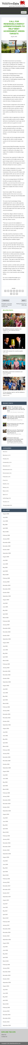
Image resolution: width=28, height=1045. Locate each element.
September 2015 (7, 982)
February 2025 (6, 578)
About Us (3, 1034)
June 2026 (5, 521)
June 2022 (5, 692)
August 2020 (6, 771)
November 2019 (6, 803)
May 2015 (5, 996)
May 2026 (5, 524)
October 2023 (6, 635)
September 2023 (7, 639)
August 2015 (6, 986)
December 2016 (6, 928)
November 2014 (6, 1018)
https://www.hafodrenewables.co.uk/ (11, 279)
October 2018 (6, 850)
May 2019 (5, 825)
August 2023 (6, 642)
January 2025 (6, 581)
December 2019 (6, 800)
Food (4, 480)
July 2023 (5, 646)
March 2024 (5, 617)
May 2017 (5, 910)
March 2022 (5, 703)
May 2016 (5, 953)
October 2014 (6, 1021)
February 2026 (6, 535)
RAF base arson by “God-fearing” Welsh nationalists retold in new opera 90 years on (15, 431)
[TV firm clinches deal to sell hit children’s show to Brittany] (14, 383)
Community (5, 462)
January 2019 (6, 839)
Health (4, 483)
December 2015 (6, 971)
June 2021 (5, 735)
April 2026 (5, 528)
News (22, 412)
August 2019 (6, 814)
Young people (6, 505)
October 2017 (6, 893)
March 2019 (5, 832)
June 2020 (5, 778)
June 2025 (5, 564)
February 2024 (6, 621)
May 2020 (5, 782)
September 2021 (7, 724)
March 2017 (5, 918)
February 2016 (6, 964)
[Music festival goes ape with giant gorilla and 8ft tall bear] (4, 424)
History (4, 487)
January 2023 (6, 667)
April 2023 (5, 656)
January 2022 (6, 710)
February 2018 (6, 878)
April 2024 (5, 614)
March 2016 (5, 961)
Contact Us (4, 1036)
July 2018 (5, 860)
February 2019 (6, 835)
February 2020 (6, 792)
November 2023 (6, 631)
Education (15, 412)
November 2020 (6, 760)
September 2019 (7, 810)
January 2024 (6, 624)
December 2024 (6, 585)
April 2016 (5, 957)
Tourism (5, 501)
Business (15, 419)
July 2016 (5, 946)
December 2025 (6, 542)
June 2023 (5, 649)
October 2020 (6, 764)
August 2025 (6, 556)
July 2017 (5, 903)
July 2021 (5, 732)
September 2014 (7, 1025)
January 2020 (6, 796)
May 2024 (5, 610)
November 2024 (6, 589)
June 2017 (5, 907)
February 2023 (6, 664)
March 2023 (5, 660)
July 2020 (5, 775)
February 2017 (6, 921)
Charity (18, 419)
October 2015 (6, 979)
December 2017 (6, 885)
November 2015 (6, 975)
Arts (14, 426)
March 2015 (5, 1004)
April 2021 (5, 742)
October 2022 (6, 678)
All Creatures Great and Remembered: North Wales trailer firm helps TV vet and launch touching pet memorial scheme (15, 439)
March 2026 (5, 531)
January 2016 (6, 968)
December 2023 (6, 628)
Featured (19, 412)
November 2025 (6, 546)
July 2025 (5, 560)
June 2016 (5, 950)
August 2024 (6, 599)
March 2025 (5, 574)
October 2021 (6, 721)
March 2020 (5, 789)
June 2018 (5, 864)
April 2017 (5, 914)
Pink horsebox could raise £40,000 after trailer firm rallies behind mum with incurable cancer (15, 417)
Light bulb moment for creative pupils (13, 351)
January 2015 (6, 1011)
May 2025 (5, 567)
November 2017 (6, 889)
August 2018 (6, 857)
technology (5, 498)
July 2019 (5, 818)
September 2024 (7, 596)
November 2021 (6, 717)
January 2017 (6, 925)
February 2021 (6, 750)
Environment (6, 473)
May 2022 (5, 696)
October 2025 (6, 549)
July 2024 (5, 603)
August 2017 (6, 900)
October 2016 (6, 936)
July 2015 (5, 989)
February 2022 (6, 707)
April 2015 (5, 1000)
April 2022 (5, 699)
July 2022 (5, 689)
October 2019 (6, 807)
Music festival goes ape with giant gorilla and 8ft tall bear (15, 424)
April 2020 (5, 785)
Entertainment (6, 469)
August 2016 (6, 943)
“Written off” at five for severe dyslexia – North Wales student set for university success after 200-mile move (16, 408)
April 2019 (5, 828)
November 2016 (6, 932)
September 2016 (7, 939)
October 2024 (6, 592)
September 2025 (7, 553)
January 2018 (6, 882)
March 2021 (5, 746)
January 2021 (6, 753)
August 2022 (6, 685)
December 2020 (6, 757)
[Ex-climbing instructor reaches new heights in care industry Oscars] (14, 320)
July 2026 (5, 517)
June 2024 (5, 606)
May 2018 (5, 868)
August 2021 (6, 728)
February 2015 (6, 1007)
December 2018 (6, 843)
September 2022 (7, 682)
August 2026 (6, 513)
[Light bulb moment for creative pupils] (14, 341)
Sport (4, 494)
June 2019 (5, 821)
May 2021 (5, 739)
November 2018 (6, 846)
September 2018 (7, 853)
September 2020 (7, 767)
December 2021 (6, 714)
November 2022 (6, 674)
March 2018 (5, 875)
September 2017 (7, 896)
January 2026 (6, 538)
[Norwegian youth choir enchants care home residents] (14, 362)
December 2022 (6, 671)
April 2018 (5, 871)
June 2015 (5, 993)
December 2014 (6, 1014)
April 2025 (5, 571)
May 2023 (5, 653)
